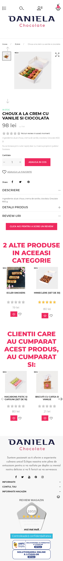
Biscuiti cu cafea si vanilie (47, 398)
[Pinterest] (28, 182)
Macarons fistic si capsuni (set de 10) (15, 398)
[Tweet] (20, 182)
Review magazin (31, 500)
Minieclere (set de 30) (47, 293)
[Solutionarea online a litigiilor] (31, 554)
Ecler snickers (16, 293)
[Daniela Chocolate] (31, 21)
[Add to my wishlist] (20, 314)
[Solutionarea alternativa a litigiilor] (31, 544)
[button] (40, 8)
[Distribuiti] (12, 182)
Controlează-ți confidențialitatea (31, 536)
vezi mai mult (31, 529)
